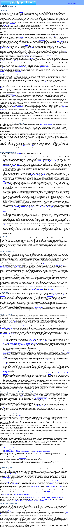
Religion (4, 342)
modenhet (11, 299)
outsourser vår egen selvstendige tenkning (36, 497)
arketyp (45, 253)
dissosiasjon (50, 296)
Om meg (68, 2)
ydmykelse (10, 68)
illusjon (13, 344)
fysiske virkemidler (32, 339)
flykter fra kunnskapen (18, 106)
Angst (4, 181)
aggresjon (56, 36)
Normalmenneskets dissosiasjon (11, 447)
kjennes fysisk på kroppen (8, 25)
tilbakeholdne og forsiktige (6, 328)
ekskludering (3, 68)
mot (22, 395)
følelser (26, 45)
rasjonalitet (43, 372)
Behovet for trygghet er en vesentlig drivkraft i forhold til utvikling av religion (20, 343)
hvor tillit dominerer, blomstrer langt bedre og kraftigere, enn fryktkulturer (27, 500)
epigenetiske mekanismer (7, 407)
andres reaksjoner (44, 66)
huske (31, 47)
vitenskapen (50, 289)
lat (19, 13)
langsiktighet (17, 461)
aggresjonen (64, 21)
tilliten (50, 499)
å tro (10, 449)
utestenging (60, 486)
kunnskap (64, 106)
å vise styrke (47, 510)
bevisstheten (5, 161)
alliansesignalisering (56, 480)
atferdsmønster (42, 327)
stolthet (57, 510)
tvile (52, 206)
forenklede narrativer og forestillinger (41, 451)
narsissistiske (15, 483)
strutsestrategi (56, 372)
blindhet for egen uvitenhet (49, 264)
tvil (46, 294)
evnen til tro (63, 264)
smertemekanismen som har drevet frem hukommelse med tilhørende (39, 55)
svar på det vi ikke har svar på (23, 344)
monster (58, 489)
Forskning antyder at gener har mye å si (46, 405)
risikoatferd (16, 517)
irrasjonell (12, 23)
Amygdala (20, 37)
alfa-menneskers (5, 494)
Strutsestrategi (6, 363)
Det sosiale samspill (43, 359)
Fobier (4, 224)
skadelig (24, 325)
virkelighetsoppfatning (5, 267)
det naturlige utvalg (17, 61)
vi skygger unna (32, 286)
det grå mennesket (49, 496)
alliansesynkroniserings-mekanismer (56, 497)
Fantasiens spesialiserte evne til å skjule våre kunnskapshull (17, 451)
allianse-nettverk (6, 477)
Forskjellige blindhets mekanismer (11, 450)
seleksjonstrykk (9, 94)
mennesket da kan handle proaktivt (38, 174)
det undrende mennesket (37, 289)
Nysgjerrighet (6, 371)
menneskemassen (35, 486)
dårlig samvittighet (4, 47)
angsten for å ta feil (18, 266)
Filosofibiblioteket (70, 1)
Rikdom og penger (42, 340)
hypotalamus (42, 40)
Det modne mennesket (8, 372)
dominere (32, 340)
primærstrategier (18, 71)
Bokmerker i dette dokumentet (71, 3)
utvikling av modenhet (28, 145)
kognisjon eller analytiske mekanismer (11, 165)
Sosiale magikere (4, 493)
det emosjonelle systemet (40, 398)
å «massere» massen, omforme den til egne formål (31, 493)
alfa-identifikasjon (6, 482)
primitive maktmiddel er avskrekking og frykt (22, 494)
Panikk (4, 211)
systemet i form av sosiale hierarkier (8, 474)
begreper (19, 153)
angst (21, 12)
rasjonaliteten (13, 321)
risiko (1, 87)
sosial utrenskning (51, 486)
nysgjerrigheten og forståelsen (45, 124)
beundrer (9, 511)
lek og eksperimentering (11, 510)
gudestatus (52, 483)
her (55, 293)
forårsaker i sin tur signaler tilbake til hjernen (46, 160)
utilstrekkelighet (22, 458)
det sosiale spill (22, 66)
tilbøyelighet (3, 61)
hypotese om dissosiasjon (41, 397)
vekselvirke (12, 95)
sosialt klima (45, 499)
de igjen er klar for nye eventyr (7, 333)
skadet (65, 51)
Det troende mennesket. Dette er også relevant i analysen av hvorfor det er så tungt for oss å (30, 206)
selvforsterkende (6, 183)
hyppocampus (60, 41)
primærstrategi (45, 81)
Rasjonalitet (3, 109)
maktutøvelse (3, 71)
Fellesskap (5, 358)
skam (52, 46)
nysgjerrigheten (38, 307)
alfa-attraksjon (64, 480)
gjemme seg (30, 58)
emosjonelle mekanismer (27, 36)
